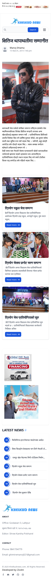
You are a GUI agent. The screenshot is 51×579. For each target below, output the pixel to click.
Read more (12, 225)
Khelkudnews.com (17, 566)
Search (33, 29)
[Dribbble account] (23, 575)
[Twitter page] (13, 575)
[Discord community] (8, 575)
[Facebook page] (3, 575)
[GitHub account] (18, 575)
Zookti (20, 569)
